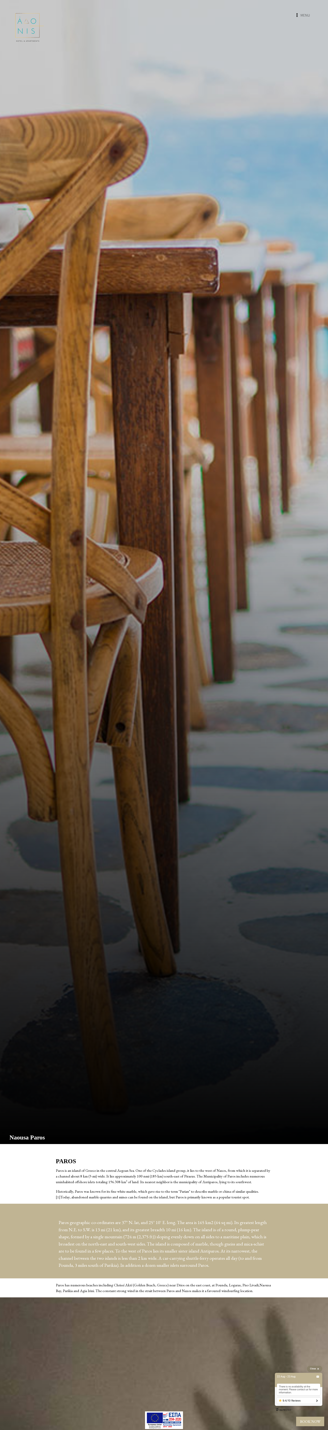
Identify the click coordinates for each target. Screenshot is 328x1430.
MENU (305, 15)
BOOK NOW (310, 1421)
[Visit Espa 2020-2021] (164, 1420)
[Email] (317, 1377)
